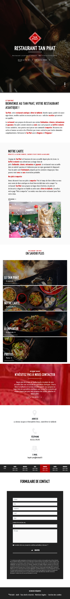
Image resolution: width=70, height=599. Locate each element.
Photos (8, 358)
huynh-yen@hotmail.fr (35, 458)
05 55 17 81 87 (35, 440)
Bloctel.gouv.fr (12, 573)
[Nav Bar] (66, 3)
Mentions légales (40, 595)
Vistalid (11, 595)
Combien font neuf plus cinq (19, 522)
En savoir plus (10, 281)
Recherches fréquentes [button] (35, 591)
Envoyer (37, 550)
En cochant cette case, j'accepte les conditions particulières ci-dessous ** (31, 545)
